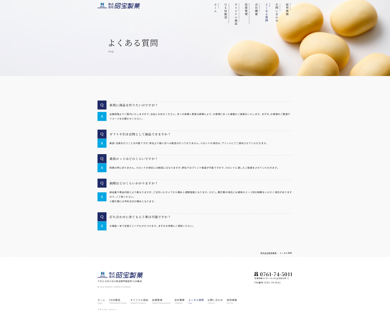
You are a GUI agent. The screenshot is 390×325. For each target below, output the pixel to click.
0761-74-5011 (276, 273)
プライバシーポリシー (108, 309)
